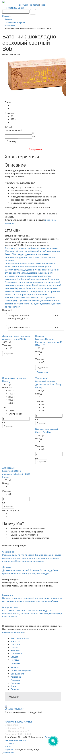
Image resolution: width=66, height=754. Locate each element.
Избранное (8, 752)
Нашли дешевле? (13, 129)
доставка (23, 4)
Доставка (15, 644)
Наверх (10, 743)
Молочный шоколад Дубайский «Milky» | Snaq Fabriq (48, 384)
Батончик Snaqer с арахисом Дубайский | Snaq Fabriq (16, 473)
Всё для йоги (17, 673)
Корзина (9, 749)
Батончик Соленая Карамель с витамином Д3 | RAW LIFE (49, 342)
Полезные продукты (21, 670)
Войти (8, 746)
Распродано (42, 372)
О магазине (16, 653)
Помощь (15, 659)
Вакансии (15, 650)
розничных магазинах (13, 631)
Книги (13, 685)
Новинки (15, 667)
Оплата (14, 647)
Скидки (14, 656)
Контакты (15, 641)
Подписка (15, 662)
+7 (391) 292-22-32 (14, 7)
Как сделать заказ (20, 638)
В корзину (8, 353)
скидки (44, 4)
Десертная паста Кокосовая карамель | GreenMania (16, 337)
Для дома (15, 682)
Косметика (16, 676)
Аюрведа (15, 679)
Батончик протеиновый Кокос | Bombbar (46, 430)
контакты (34, 4)
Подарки (15, 689)
